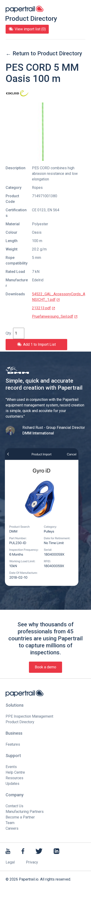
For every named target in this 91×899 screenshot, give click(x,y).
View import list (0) (30, 29)
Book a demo (45, 667)
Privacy (32, 862)
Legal (10, 862)
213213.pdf (41, 308)
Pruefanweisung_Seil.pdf (52, 316)
